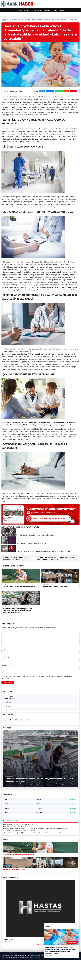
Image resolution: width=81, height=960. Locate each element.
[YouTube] (21, 720)
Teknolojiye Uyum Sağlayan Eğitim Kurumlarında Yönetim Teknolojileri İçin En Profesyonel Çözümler (34, 833)
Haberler (4, 17)
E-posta (5, 658)
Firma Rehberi (36, 10)
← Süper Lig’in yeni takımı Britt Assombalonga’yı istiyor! (14, 558)
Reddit (66, 91)
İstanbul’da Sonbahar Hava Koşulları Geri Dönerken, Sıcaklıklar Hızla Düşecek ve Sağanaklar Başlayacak (35, 828)
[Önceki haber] (71, 733)
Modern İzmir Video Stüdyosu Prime (15, 826)
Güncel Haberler (22, 10)
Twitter (42, 91)
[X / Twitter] (10, 720)
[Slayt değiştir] (37, 944)
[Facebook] (5, 720)
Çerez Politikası (59, 10)
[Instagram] (16, 720)
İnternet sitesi (6, 666)
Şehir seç (8, 702)
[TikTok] (27, 720)
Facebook (50, 91)
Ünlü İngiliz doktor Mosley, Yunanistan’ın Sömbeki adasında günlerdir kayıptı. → (55, 558)
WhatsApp (58, 91)
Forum (47, 10)
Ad (3, 650)
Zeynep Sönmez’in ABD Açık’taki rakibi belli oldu (18, 824)
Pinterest (73, 91)
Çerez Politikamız (35, 957)
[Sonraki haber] (75, 733)
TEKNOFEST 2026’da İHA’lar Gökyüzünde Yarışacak (19, 830)
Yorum (4, 631)
